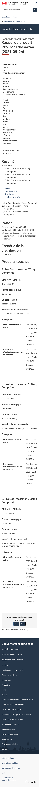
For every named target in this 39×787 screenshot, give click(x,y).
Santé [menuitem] (4, 690)
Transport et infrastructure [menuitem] (12, 719)
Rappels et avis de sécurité (14, 21)
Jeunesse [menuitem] (5, 749)
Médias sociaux (8, 758)
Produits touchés (12, 197)
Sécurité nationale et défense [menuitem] (13, 704)
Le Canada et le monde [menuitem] (10, 724)
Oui (16, 624)
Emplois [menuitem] (5, 665)
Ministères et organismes (12, 654)
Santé (15, 17)
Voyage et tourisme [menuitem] (9, 675)
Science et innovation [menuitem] (10, 734)
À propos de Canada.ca (11, 768)
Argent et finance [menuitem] (8, 729)
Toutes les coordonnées (11, 649)
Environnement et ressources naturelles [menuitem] (17, 700)
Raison (8, 188)
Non (22, 624)
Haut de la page (8, 780)
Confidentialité (7, 778)
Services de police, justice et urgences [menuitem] (16, 714)
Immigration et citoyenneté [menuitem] (12, 670)
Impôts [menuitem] (4, 695)
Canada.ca (6, 17)
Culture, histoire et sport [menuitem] (11, 709)
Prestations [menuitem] (6, 685)
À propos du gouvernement (12, 659)
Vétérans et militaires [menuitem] (10, 744)
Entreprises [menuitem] (6, 680)
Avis (3, 773)
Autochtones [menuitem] (7, 739)
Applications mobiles (10, 763)
